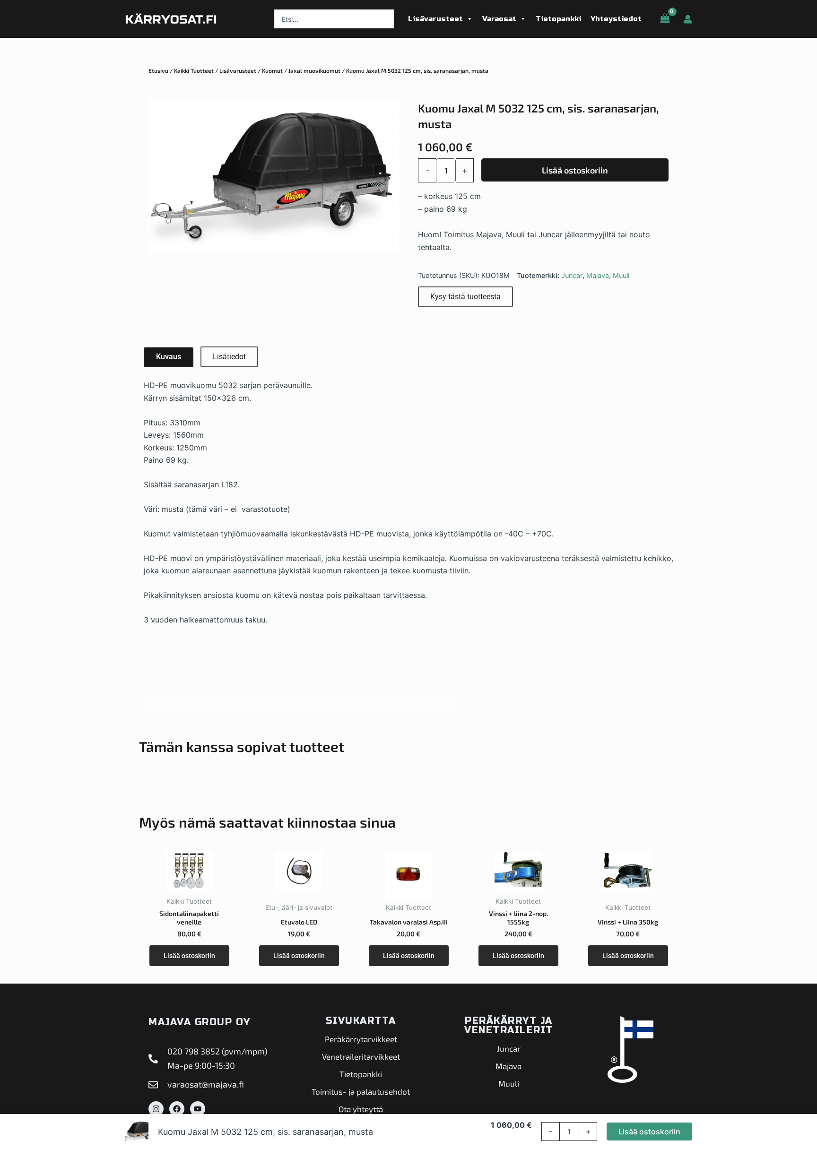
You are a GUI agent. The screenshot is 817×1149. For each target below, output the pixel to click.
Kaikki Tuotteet (194, 70)
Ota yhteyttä (361, 1109)
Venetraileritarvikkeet (361, 1056)
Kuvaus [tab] (168, 356)
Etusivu (158, 70)
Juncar (571, 275)
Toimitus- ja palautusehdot (361, 1091)
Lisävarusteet (435, 19)
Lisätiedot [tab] (229, 356)
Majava (597, 275)
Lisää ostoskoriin (575, 170)
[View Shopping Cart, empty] (665, 18)
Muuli (621, 275)
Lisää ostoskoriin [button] (189, 955)
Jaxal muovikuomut (314, 70)
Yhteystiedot (616, 19)
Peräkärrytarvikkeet (361, 1039)
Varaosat (499, 19)
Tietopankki (558, 19)
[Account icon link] (687, 19)
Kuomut (272, 70)
